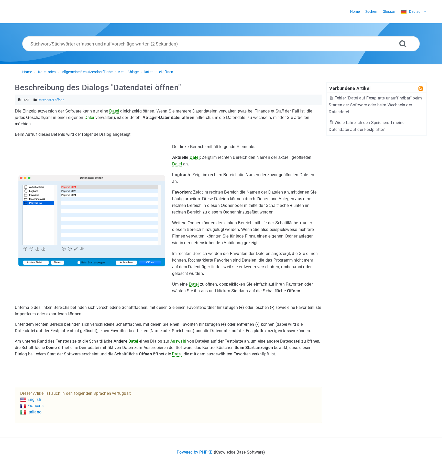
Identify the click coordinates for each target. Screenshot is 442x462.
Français (34, 405)
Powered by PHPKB (195, 452)
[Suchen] (403, 44)
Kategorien (47, 72)
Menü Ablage (128, 72)
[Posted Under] (35, 100)
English (33, 399)
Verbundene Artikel (350, 88)
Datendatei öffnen (158, 72)
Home (27, 72)
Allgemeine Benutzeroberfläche (87, 72)
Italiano (33, 412)
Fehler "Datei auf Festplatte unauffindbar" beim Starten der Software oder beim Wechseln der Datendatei (375, 105)
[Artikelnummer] (19, 100)
